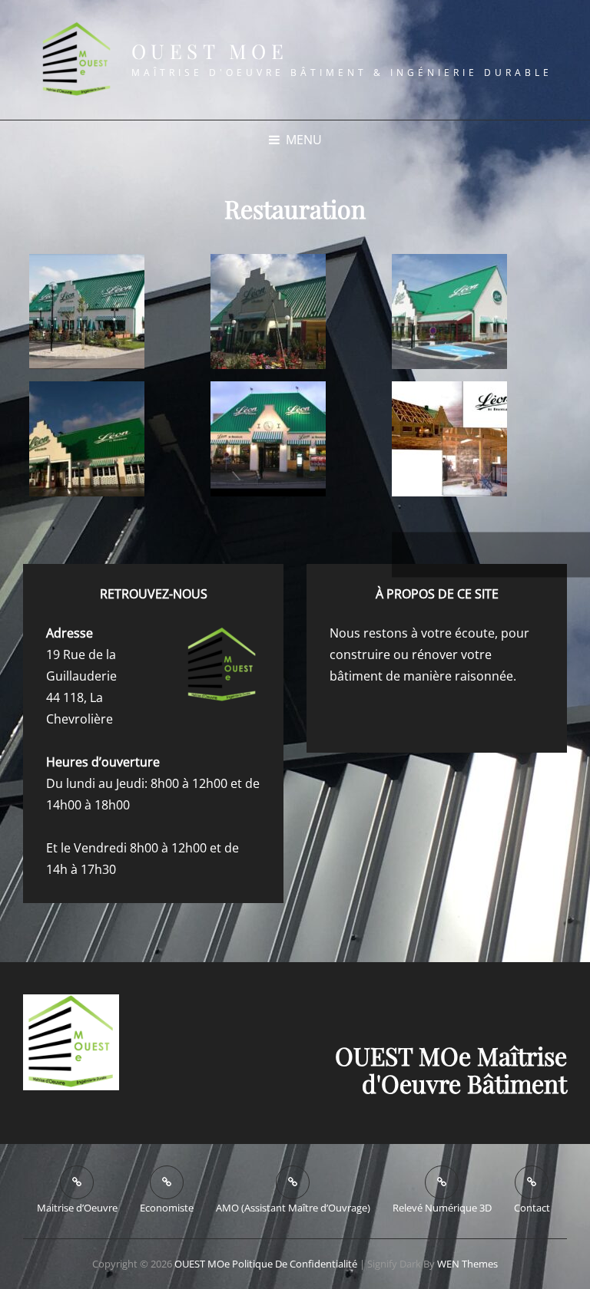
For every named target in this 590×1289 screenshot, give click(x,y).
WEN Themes (467, 1264)
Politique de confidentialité (294, 1264)
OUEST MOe (210, 51)
